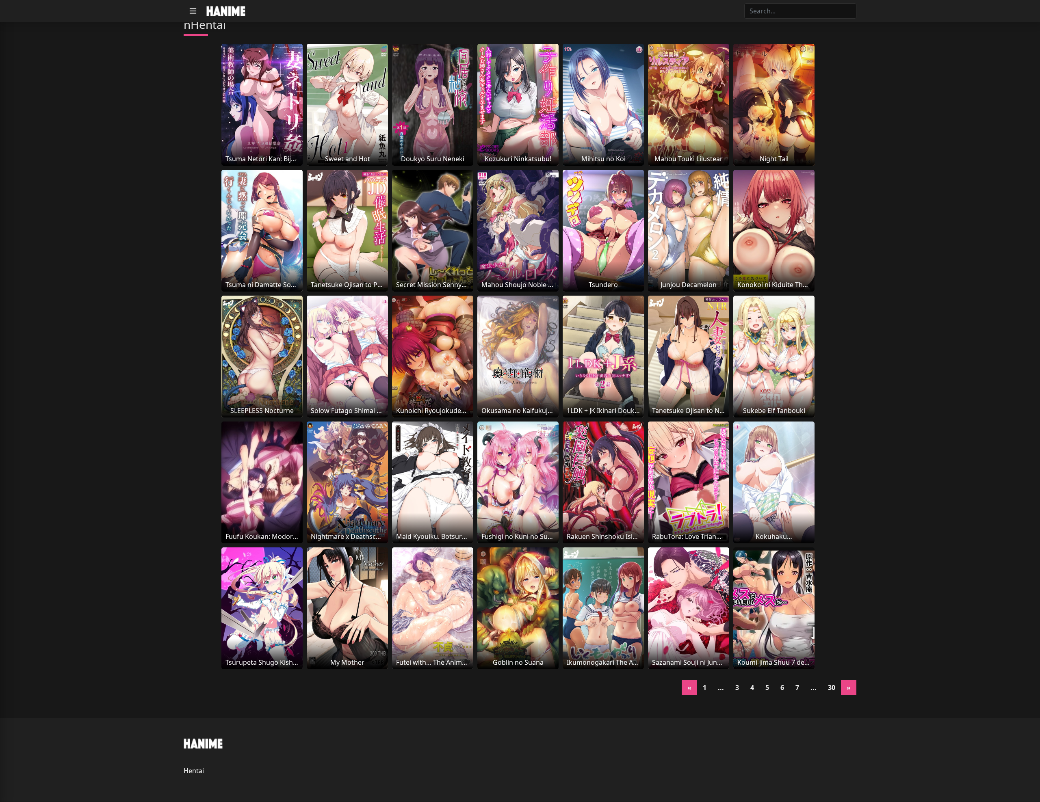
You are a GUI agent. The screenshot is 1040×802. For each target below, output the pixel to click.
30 (831, 687)
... (721, 687)
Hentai (194, 770)
